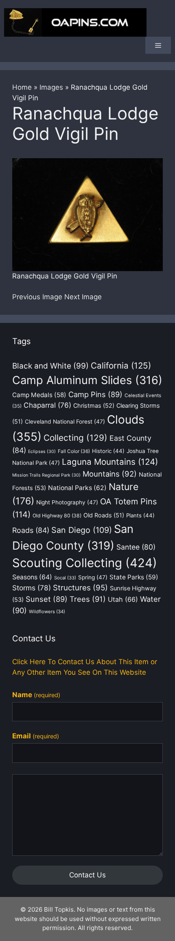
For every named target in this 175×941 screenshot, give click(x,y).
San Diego (81, 530)
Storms (31, 587)
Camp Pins (95, 394)
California (121, 365)
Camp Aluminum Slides (87, 380)
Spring (92, 577)
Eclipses (42, 451)
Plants (140, 515)
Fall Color (74, 451)
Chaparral (47, 405)
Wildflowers (47, 611)
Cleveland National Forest (65, 421)
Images (51, 87)
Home (22, 87)
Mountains (110, 473)
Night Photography (67, 502)
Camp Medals (39, 395)
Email (35, 736)
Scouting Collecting (84, 563)
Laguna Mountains (110, 462)
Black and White (50, 366)
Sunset (47, 598)
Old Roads (103, 515)
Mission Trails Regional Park (46, 475)
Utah (123, 599)
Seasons (32, 577)
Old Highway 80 (57, 515)
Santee (135, 547)
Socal (65, 578)
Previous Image (37, 297)
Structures (80, 587)
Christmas (93, 405)
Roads (30, 530)
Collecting (75, 438)
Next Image (83, 297)
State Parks (133, 577)
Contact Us (87, 875)
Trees (88, 598)
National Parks (77, 488)
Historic (108, 451)
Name (36, 695)
